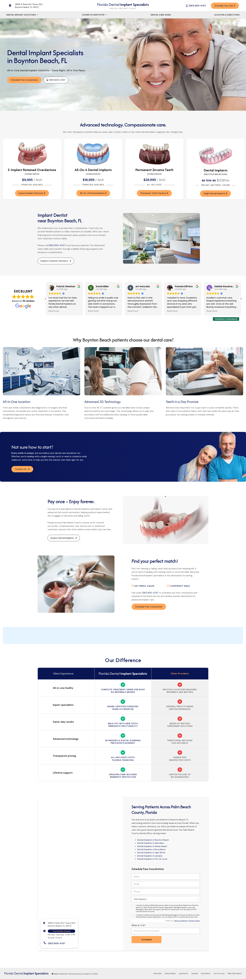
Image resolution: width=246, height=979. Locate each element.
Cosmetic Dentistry (93, 15)
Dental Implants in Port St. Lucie (152, 859)
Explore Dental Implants (63, 538)
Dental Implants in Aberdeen (150, 843)
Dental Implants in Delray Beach (152, 846)
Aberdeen (157, 973)
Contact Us (21, 469)
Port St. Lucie (219, 973)
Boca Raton (206, 973)
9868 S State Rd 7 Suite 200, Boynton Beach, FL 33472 (75, 974)
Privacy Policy (194, 921)
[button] (241, 299)
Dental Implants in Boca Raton (151, 849)
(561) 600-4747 (57, 245)
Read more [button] (54, 311)
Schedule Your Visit (224, 5)
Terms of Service (180, 921)
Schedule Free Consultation (24, 80)
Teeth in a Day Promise (182, 401)
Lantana (194, 973)
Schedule (146, 939)
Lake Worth (183, 973)
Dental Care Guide (161, 15)
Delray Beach (170, 973)
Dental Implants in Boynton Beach (153, 840)
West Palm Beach (235, 973)
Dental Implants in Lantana (149, 856)
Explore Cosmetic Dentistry (55, 260)
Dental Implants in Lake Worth (151, 852)
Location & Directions (227, 15)
